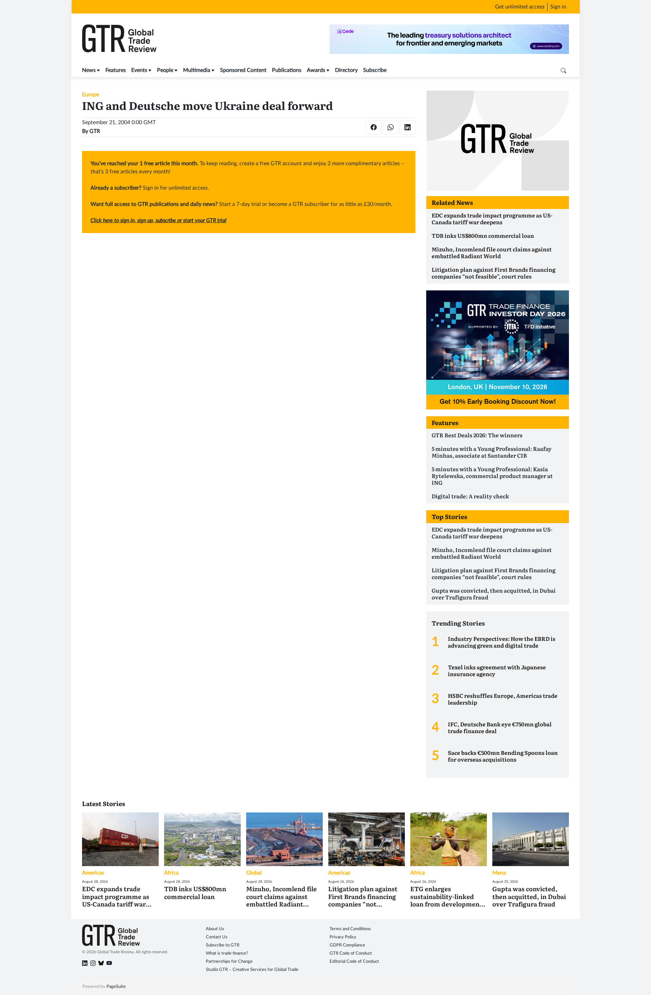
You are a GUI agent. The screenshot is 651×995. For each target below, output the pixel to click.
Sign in (558, 6)
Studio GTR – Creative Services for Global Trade (252, 970)
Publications (286, 70)
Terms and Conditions (350, 929)
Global (254, 873)
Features (115, 70)
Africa (171, 873)
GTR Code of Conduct (351, 953)
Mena (499, 873)
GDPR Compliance (347, 945)
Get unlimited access (520, 6)
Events (139, 70)
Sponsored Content (243, 70)
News (89, 70)
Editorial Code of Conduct (354, 961)
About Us (215, 929)
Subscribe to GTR (222, 945)
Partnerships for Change (229, 961)
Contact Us (217, 937)
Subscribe (375, 70)
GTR (95, 131)
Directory (346, 70)
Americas (93, 873)
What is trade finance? (227, 953)
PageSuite (116, 986)
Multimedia (196, 70)
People (165, 70)
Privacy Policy (343, 937)
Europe (90, 94)
